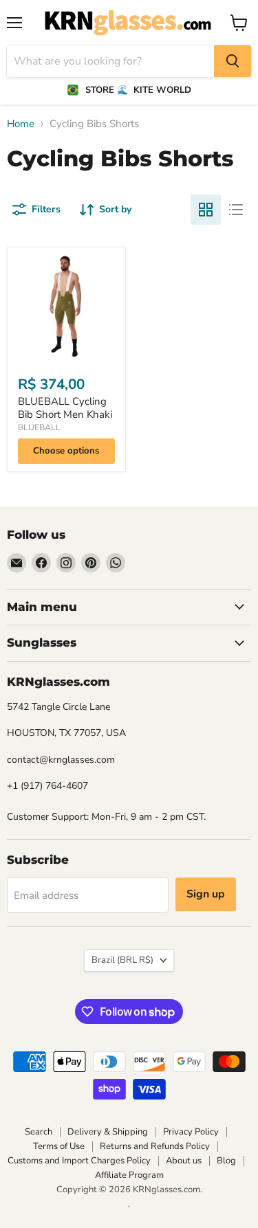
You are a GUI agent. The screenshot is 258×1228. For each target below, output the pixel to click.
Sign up (205, 894)
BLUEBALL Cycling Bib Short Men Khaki (65, 408)
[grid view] (206, 209)
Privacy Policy (191, 1132)
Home (20, 124)
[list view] (236, 209)
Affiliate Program (129, 1175)
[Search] (232, 61)
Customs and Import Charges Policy (79, 1160)
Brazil (122, 960)
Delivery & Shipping (107, 1132)
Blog (226, 1160)
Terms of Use (59, 1146)
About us (184, 1160)
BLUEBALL (39, 427)
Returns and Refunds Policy (155, 1146)
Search (38, 1132)
